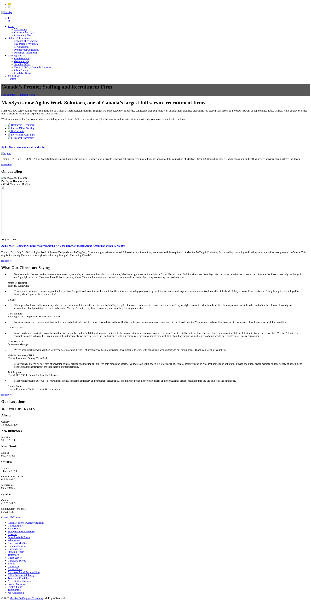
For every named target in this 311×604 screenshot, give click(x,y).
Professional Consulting (26, 49)
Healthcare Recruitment (26, 43)
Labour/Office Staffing (26, 41)
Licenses (12, 534)
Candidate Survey (23, 73)
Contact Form (15, 569)
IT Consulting (21, 46)
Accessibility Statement (20, 581)
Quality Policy (15, 587)
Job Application (16, 592)
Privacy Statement (17, 584)
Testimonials (14, 589)
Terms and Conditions (19, 578)
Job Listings (14, 76)
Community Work (23, 35)
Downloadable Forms (19, 537)
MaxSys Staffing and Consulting (26, 598)
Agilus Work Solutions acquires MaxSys (23, 147)
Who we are (20, 29)
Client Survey (21, 70)
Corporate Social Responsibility (24, 572)
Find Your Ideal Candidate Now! (18, 94)
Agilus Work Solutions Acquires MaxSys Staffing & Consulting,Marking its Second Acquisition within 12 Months (63, 245)
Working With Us (17, 55)
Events (11, 563)
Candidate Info (21, 58)
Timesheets (13, 554)
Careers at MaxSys (24, 32)
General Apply (21, 61)
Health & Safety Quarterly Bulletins (32, 67)
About (11, 26)
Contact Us (13, 566)
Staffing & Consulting (19, 38)
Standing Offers (22, 64)
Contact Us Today (10, 517)
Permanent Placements (25, 52)
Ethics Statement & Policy (21, 575)
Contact (12, 78)
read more (6, 164)
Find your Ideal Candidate (21, 531)
